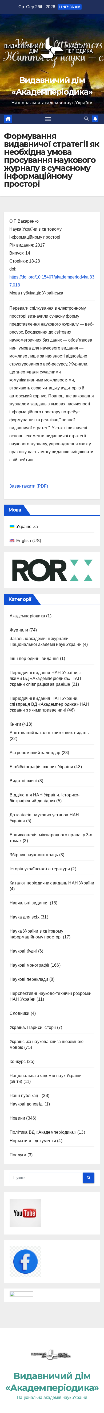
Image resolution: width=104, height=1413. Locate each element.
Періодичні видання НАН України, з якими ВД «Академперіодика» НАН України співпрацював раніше (46, 678)
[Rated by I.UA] (21, 1295)
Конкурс (18, 1061)
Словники (20, 1013)
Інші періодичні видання (34, 658)
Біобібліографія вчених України (41, 766)
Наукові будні (23, 951)
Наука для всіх (24, 917)
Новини (17, 1118)
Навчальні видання (29, 903)
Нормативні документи (33, 1140)
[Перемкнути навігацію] (48, 119)
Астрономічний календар (35, 752)
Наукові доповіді (26, 1104)
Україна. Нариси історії (33, 1027)
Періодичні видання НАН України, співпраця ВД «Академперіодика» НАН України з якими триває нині (49, 704)
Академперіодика (27, 616)
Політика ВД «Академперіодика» (43, 1132)
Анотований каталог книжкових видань (49, 732)
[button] (86, 119)
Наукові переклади (29, 979)
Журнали (19, 630)
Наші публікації (25, 1095)
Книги (15, 724)
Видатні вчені (23, 781)
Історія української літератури (40, 869)
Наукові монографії (29, 965)
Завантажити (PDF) (28, 486)
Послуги (18, 1155)
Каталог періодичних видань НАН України (52, 883)
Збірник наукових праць (34, 855)
